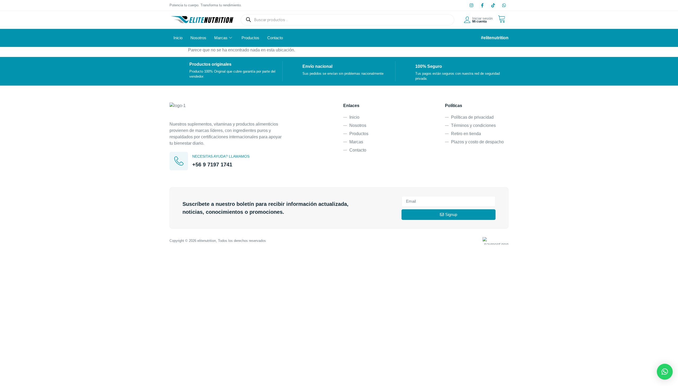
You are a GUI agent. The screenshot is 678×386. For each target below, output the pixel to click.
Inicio (177, 38)
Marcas (221, 38)
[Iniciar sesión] (467, 20)
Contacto (275, 38)
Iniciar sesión (482, 18)
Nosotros (198, 38)
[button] (665, 372)
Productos (250, 38)
